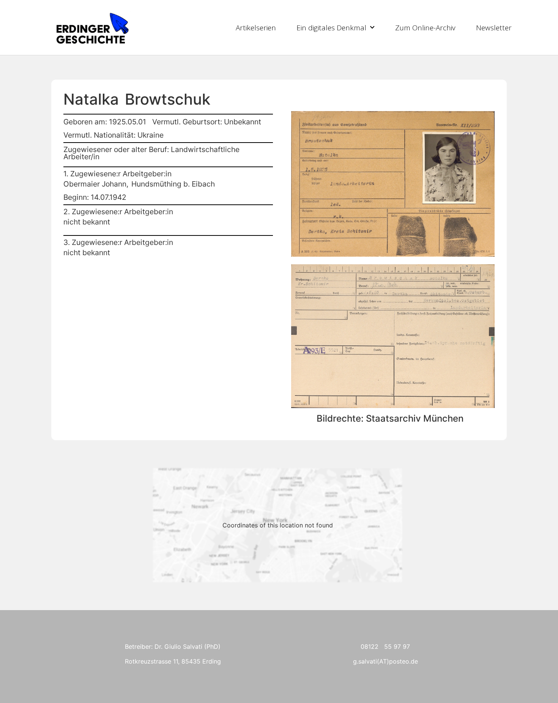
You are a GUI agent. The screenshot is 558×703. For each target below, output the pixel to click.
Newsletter (494, 28)
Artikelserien (256, 28)
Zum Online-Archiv (425, 28)
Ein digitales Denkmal (331, 28)
